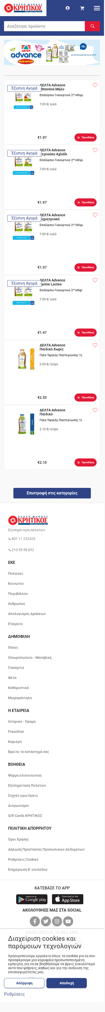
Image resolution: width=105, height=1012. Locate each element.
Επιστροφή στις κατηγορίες (52, 493)
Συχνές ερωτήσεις (23, 795)
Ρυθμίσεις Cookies (23, 859)
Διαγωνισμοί (18, 806)
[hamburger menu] (97, 8)
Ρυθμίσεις (14, 994)
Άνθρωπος (16, 604)
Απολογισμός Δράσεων (27, 614)
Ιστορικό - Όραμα (22, 721)
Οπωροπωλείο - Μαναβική (29, 658)
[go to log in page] (68, 8)
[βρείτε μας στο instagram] (57, 921)
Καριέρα (15, 742)
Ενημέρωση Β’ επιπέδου (27, 870)
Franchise (16, 732)
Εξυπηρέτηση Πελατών (27, 785)
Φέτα (12, 678)
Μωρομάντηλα (20, 698)
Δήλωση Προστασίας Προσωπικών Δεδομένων (46, 849)
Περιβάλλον (18, 594)
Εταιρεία (15, 624)
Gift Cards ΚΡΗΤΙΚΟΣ (25, 816)
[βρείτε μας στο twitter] (46, 921)
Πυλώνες (15, 573)
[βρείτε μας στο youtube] (68, 921)
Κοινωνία (15, 584)
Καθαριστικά (18, 688)
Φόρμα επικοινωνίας (25, 775)
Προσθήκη (88, 137)
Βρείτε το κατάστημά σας (28, 752)
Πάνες (13, 647)
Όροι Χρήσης (18, 839)
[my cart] (82, 8)
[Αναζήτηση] (92, 26)
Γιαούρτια (16, 668)
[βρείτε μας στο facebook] (35, 921)
